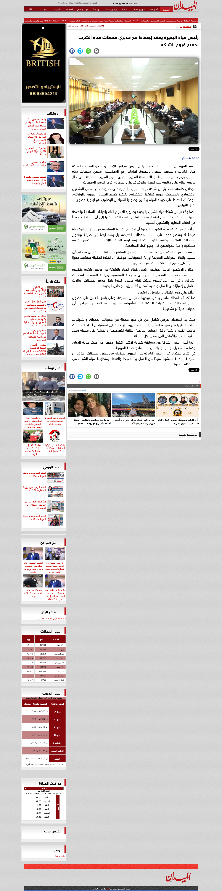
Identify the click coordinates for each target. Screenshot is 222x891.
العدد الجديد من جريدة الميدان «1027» (34, 474)
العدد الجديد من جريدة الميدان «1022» (34, 488)
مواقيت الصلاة (50, 783)
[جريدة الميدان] (44, 63)
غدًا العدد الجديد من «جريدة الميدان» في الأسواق (35, 504)
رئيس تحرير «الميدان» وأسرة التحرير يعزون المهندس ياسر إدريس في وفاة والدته (55, 593)
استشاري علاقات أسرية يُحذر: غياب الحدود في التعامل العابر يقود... (141, 20)
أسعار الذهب (51, 693)
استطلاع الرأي (51, 611)
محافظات (185, 26)
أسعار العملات (50, 630)
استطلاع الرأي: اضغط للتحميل (52, 618)
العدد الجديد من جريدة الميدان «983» (34, 517)
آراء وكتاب (54, 113)
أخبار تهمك (53, 367)
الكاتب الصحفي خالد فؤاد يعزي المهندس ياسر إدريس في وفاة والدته (33, 566)
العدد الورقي (52, 466)
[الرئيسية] (166, 9)
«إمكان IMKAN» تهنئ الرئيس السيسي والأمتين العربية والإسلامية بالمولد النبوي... (62, 20)
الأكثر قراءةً (53, 281)
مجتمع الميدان (50, 542)
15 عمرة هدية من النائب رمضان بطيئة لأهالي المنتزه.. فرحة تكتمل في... (54, 566)
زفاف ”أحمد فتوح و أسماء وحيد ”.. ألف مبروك (33, 592)
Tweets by (60, 856)
